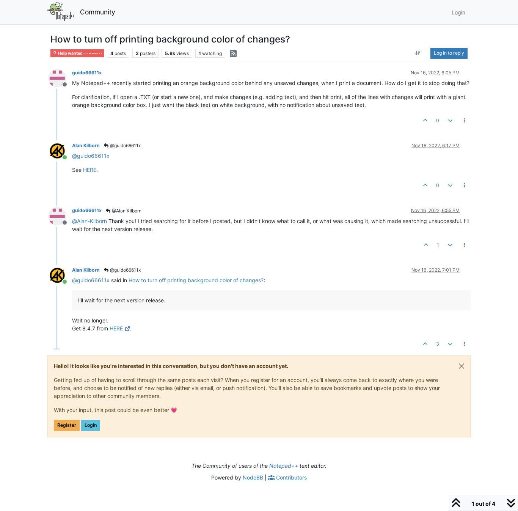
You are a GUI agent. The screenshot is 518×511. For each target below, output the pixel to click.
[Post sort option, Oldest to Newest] (418, 53)
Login (91, 425)
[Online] (60, 150)
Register (66, 425)
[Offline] (60, 77)
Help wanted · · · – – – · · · (79, 53)
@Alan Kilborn (126, 211)
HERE (89, 170)
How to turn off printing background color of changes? (196, 280)
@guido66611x (125, 145)
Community (97, 12)
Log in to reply (449, 53)
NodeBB (253, 477)
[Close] (461, 366)
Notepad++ (283, 465)
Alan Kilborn (86, 145)
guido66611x (87, 72)
